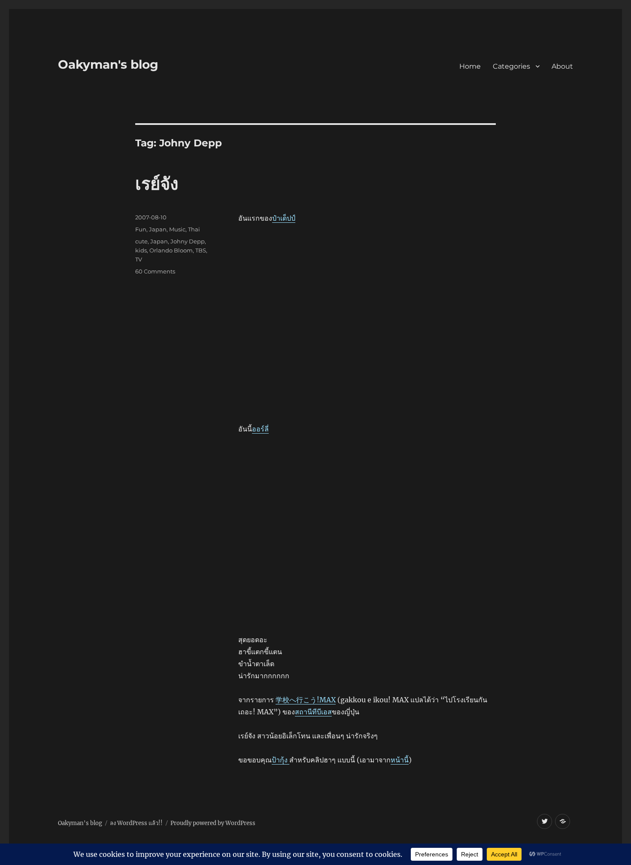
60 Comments (155, 271)
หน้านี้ (400, 760)
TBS (200, 250)
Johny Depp (187, 241)
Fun (140, 229)
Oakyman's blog (108, 64)
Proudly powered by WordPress (212, 823)
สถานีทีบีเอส (313, 711)
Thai (194, 229)
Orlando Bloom (171, 250)
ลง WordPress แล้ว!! (136, 823)
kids (141, 250)
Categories (511, 66)
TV (138, 259)
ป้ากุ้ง (280, 760)
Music (177, 229)
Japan (158, 229)
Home (470, 66)
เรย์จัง (157, 183)
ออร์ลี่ (260, 429)
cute (141, 241)
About (562, 66)
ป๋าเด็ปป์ (283, 218)
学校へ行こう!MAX (306, 699)
